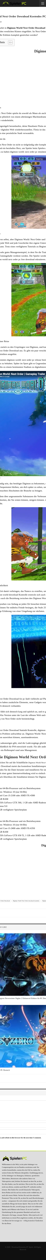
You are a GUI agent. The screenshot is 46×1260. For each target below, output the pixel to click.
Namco (27, 591)
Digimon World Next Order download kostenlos (26, 901)
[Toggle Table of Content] (9, 42)
